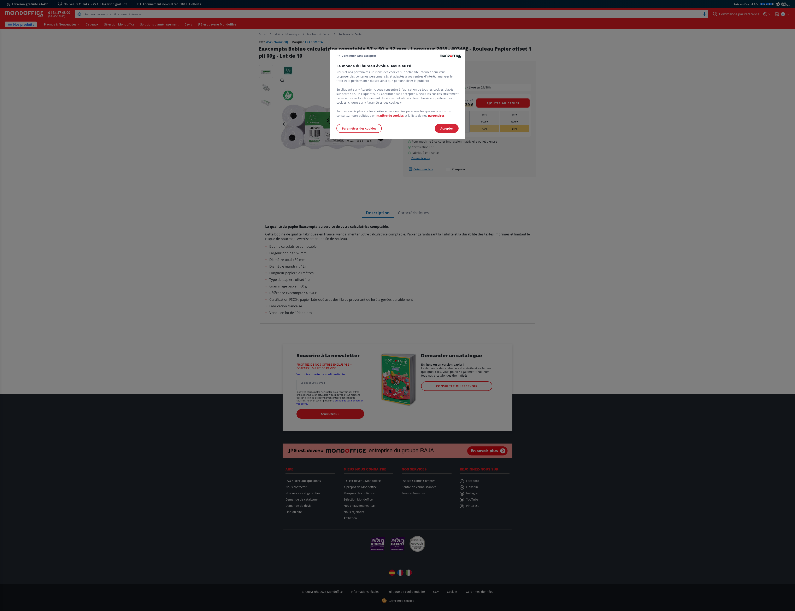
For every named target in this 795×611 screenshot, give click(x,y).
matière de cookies (390, 116)
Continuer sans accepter (359, 56)
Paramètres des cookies (359, 128)
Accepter (446, 128)
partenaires (436, 116)
